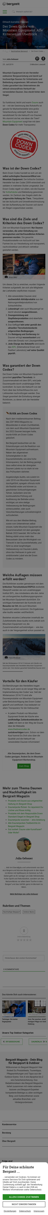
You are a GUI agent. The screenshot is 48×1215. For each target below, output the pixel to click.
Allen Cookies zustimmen (24, 1197)
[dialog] (24, 1188)
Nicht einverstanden (24, 1204)
